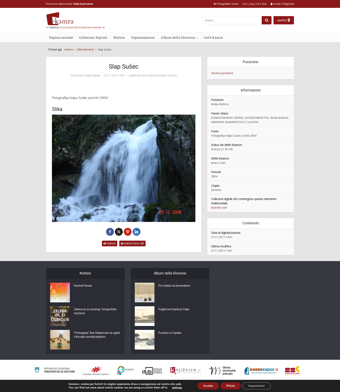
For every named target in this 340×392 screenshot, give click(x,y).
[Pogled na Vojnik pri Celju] (144, 316)
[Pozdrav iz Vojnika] (144, 340)
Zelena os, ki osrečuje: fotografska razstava (95, 311)
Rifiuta (230, 386)
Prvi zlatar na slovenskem (174, 285)
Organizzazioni (143, 37)
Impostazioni (256, 386)
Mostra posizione (222, 73)
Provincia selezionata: (69, 4)
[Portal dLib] (152, 371)
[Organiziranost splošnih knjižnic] (96, 371)
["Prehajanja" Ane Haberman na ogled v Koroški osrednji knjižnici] (60, 340)
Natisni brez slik (133, 243)
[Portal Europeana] (125, 371)
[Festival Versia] (60, 292)
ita (257, 4)
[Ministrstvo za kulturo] (54, 370)
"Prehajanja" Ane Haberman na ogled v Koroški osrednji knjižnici (97, 334)
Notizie (119, 37)
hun (264, 4)
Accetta (208, 386)
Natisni (111, 243)
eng (251, 4)
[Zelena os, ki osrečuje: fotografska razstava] (60, 316)
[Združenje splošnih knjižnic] (292, 371)
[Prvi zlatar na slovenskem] (144, 292)
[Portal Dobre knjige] (261, 371)
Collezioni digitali (93, 37)
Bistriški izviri (219, 207)
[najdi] (267, 20)
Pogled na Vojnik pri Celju (173, 309)
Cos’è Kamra (213, 37)
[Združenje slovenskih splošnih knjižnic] (185, 371)
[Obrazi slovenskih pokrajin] (223, 371)
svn (244, 4)
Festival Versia (83, 285)
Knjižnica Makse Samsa (162, 75)
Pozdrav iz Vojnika (169, 332)
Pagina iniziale (61, 37)
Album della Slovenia (178, 37)
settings (177, 387)
